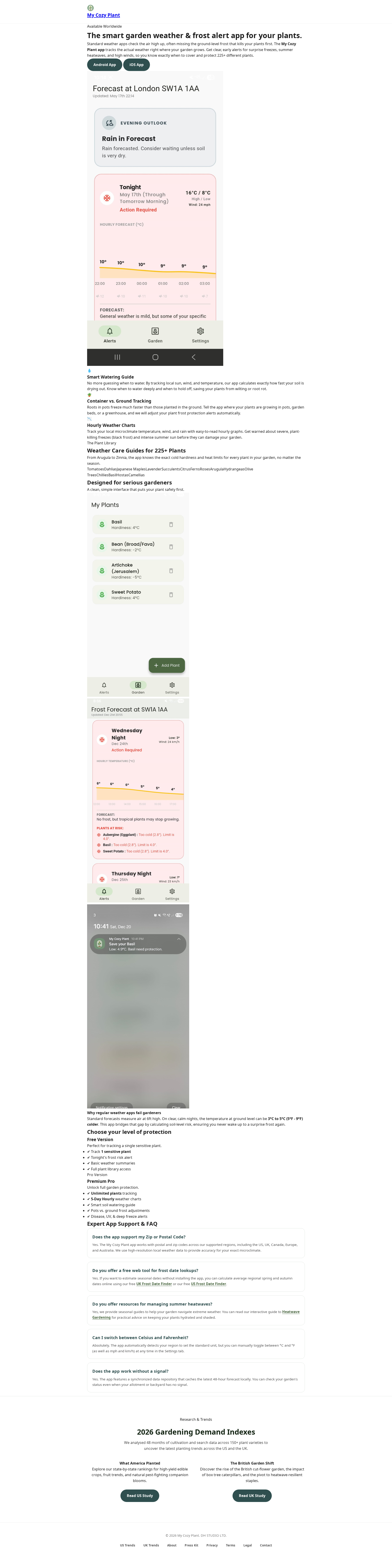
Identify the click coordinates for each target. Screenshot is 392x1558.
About (171, 1545)
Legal (247, 1545)
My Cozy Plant (103, 15)
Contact (266, 1545)
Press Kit (191, 1545)
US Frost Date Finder (208, 1284)
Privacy (212, 1545)
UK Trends (151, 1545)
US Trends (127, 1545)
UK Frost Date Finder (154, 1284)
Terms (230, 1545)
